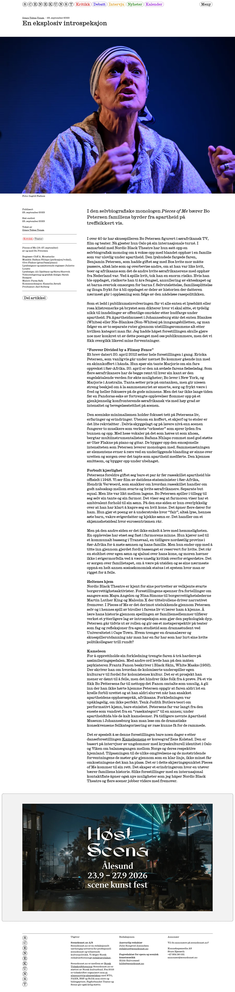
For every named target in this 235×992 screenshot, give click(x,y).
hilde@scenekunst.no (131, 963)
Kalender (154, 4)
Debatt (99, 4)
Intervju (116, 4)
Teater (38, 238)
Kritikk (83, 4)
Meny (206, 4)
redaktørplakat (102, 957)
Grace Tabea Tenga (33, 17)
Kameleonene (134, 739)
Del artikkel (35, 298)
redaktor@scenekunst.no (133, 948)
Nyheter (135, 4)
